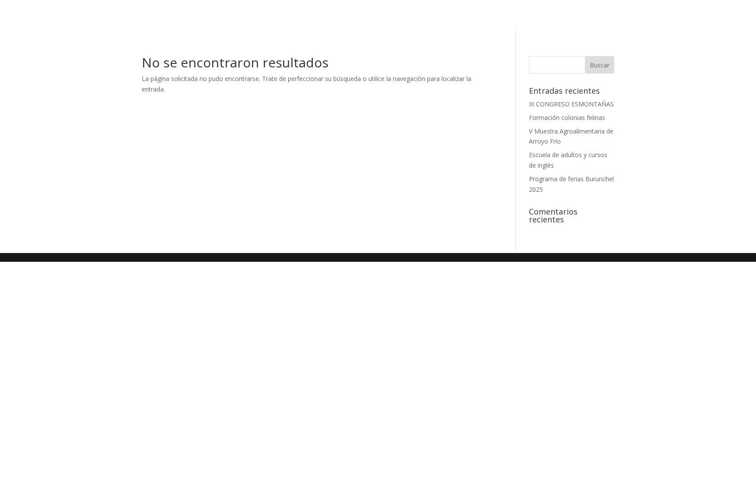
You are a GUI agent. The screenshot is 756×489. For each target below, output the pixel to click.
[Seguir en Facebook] (669, 15)
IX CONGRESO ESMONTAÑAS (571, 104)
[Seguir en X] (686, 15)
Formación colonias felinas (567, 117)
